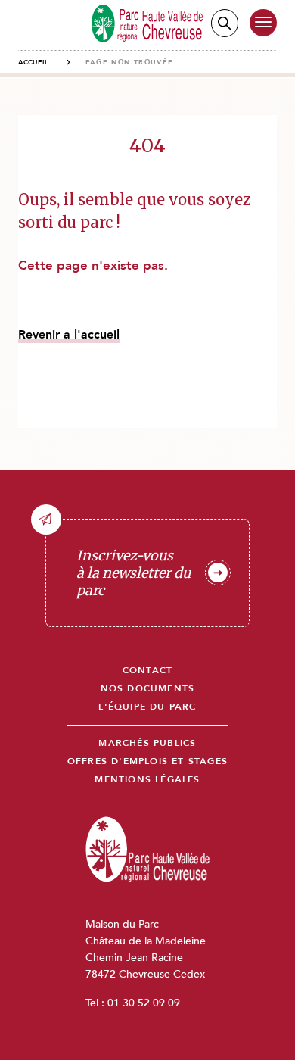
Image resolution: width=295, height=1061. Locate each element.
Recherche (224, 23)
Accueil (33, 62)
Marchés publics (147, 743)
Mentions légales (147, 779)
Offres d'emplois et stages (147, 761)
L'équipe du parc (147, 707)
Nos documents (148, 688)
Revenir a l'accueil (69, 334)
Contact (147, 670)
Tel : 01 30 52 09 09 (132, 1003)
